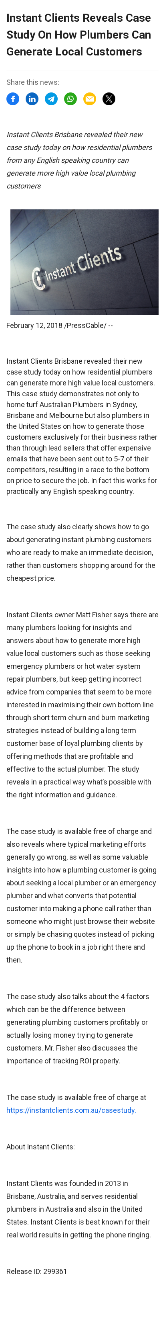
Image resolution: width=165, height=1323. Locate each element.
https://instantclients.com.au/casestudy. (71, 1110)
